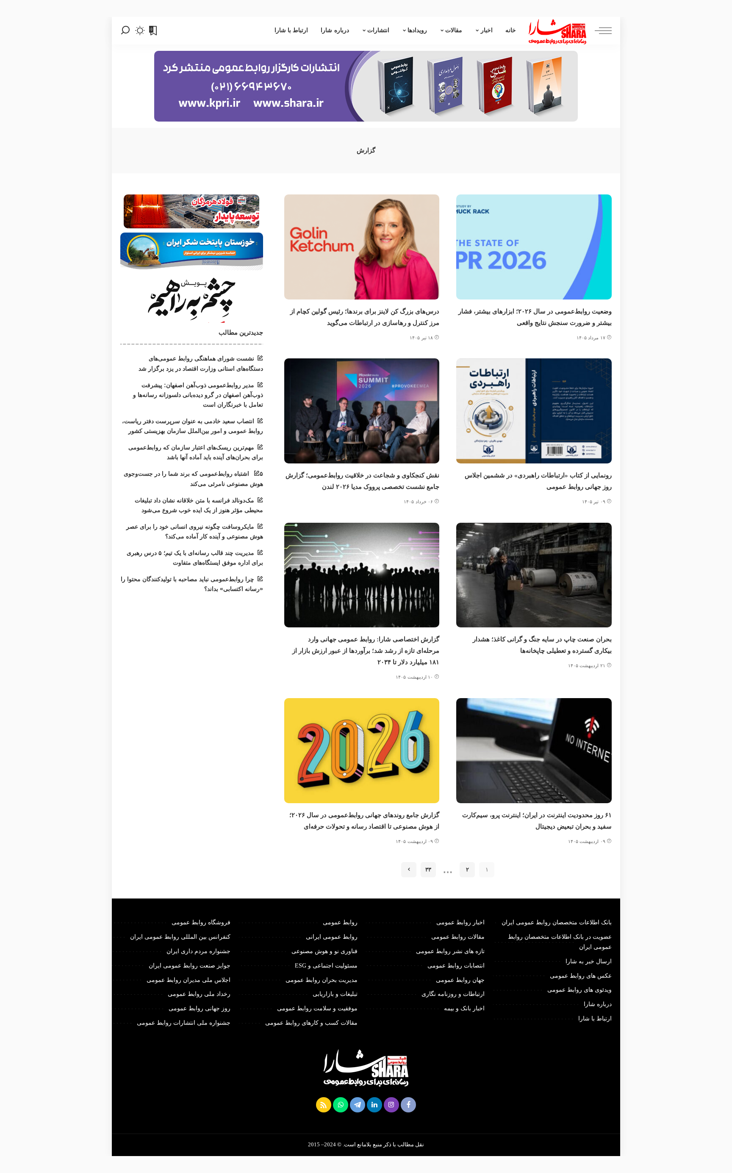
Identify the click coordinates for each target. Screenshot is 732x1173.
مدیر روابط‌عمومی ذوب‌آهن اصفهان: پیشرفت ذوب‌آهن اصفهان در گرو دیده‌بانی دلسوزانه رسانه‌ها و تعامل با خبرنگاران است (198, 395)
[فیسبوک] (408, 1104)
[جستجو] (125, 30)
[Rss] (323, 1104)
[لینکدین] (374, 1104)
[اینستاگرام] (391, 1104)
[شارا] (557, 30)
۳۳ (428, 869)
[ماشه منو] (599, 30)
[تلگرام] (357, 1104)
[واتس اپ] (340, 1104)
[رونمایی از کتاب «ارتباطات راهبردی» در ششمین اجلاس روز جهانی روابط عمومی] (534, 410)
